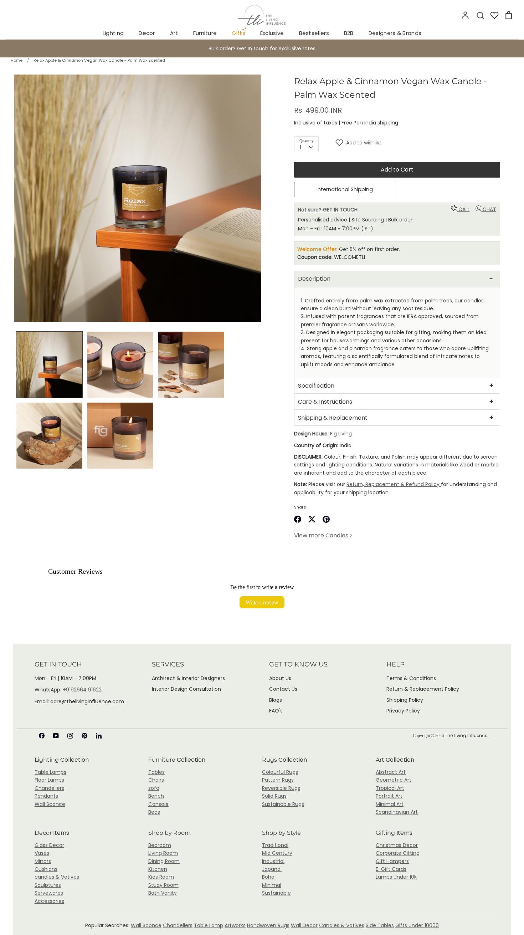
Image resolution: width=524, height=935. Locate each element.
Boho (268, 876)
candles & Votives (57, 876)
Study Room (163, 885)
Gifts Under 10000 (417, 925)
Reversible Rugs (281, 788)
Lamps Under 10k (396, 876)
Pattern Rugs (278, 779)
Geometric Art (393, 779)
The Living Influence (466, 735)
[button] (417, 143)
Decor (147, 33)
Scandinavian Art (397, 812)
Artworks (235, 925)
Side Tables (380, 925)
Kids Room (161, 876)
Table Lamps (50, 772)
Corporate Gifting (398, 853)
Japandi (272, 869)
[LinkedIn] (99, 736)
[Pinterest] (84, 736)
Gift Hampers (392, 861)
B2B (349, 33)
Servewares (49, 892)
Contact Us (283, 689)
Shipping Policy (404, 700)
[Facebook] (42, 736)
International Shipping (345, 189)
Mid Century (277, 853)
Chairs (156, 779)
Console (158, 804)
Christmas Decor (397, 845)
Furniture (205, 33)
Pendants (46, 795)
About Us (280, 678)
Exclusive (272, 33)
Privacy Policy (403, 710)
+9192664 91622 (82, 689)
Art (174, 33)
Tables (156, 772)
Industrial (273, 861)
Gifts (238, 33)
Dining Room (164, 861)
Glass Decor (49, 845)
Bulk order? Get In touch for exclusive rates (262, 48)
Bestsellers (314, 33)
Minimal (271, 885)
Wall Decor (304, 925)
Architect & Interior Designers (188, 678)
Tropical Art (390, 788)
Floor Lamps (49, 779)
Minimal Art (390, 804)
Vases (42, 853)
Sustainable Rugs (283, 804)
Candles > (323, 535)
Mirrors (43, 861)
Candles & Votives (341, 925)
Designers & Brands (395, 33)
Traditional (275, 845)
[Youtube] (56, 736)
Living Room (163, 853)
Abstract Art (391, 772)
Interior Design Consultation (186, 689)
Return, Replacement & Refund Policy (393, 484)
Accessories (49, 901)
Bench (156, 795)
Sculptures (48, 885)
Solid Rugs (274, 795)
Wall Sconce (50, 804)
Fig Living (341, 433)
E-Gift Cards (391, 869)
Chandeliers (49, 788)
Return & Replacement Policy (422, 689)
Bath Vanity (162, 892)
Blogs (275, 700)
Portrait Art (389, 795)
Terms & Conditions (411, 678)
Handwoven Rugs (268, 925)
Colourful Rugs (280, 772)
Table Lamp (208, 925)
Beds (154, 812)
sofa (153, 788)
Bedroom (159, 845)
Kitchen (157, 869)
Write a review (262, 602)
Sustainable (276, 892)
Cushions (46, 869)
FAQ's (276, 710)
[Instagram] (70, 736)
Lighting (113, 33)
